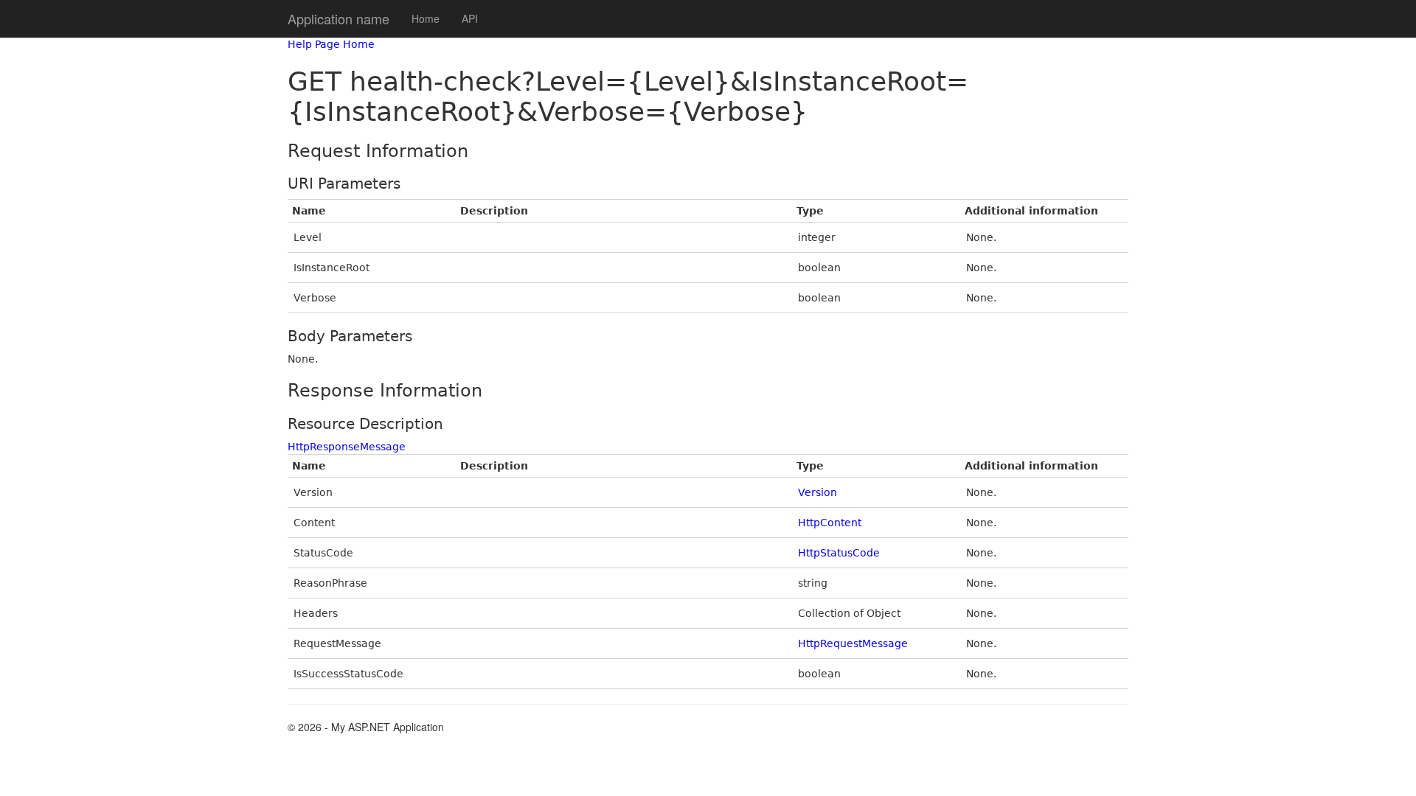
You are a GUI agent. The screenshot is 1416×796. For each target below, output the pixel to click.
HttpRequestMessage (853, 643)
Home (426, 18)
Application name (338, 18)
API (470, 18)
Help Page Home (331, 44)
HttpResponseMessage (347, 447)
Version (817, 492)
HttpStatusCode (839, 553)
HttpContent (829, 522)
